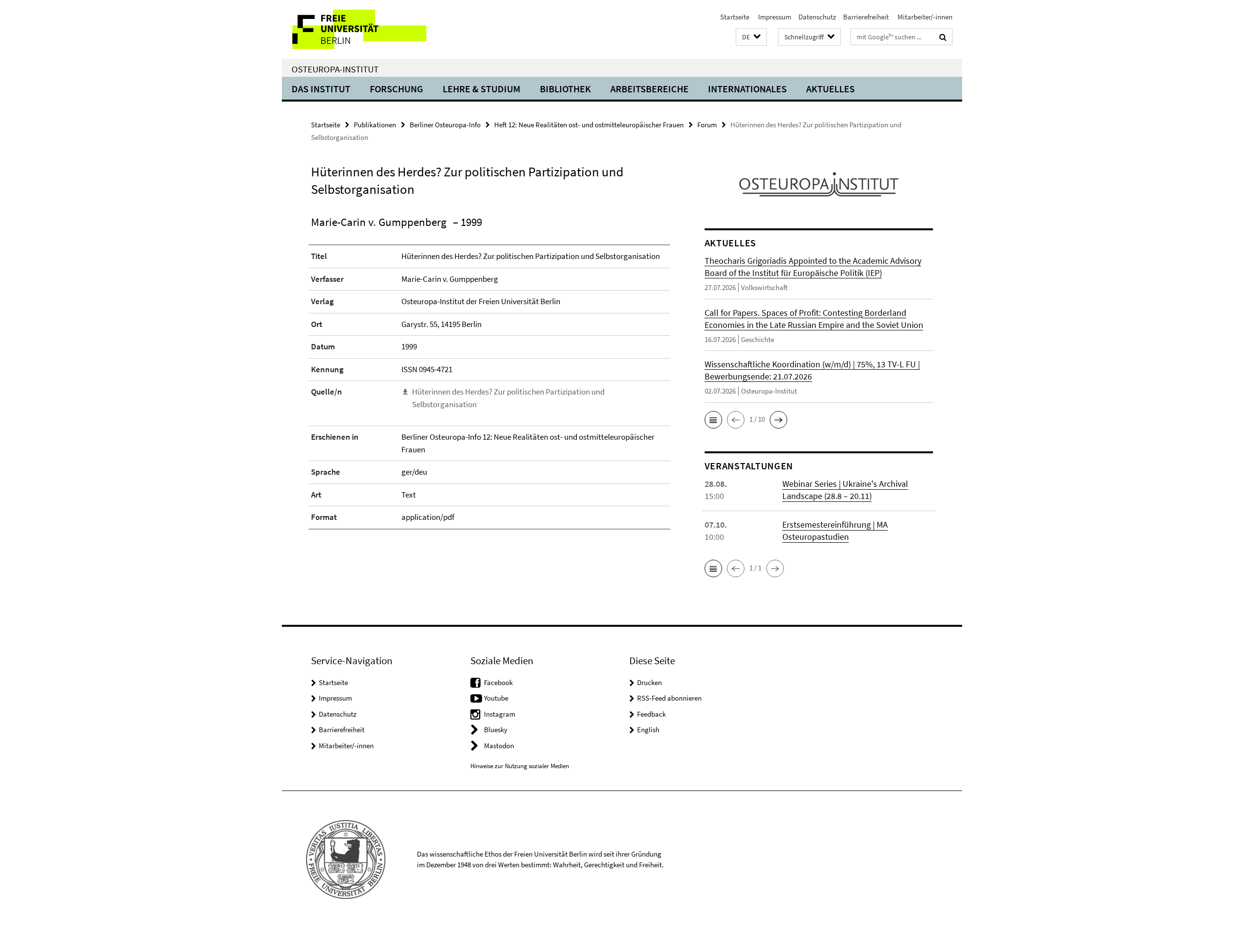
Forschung (396, 89)
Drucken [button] (649, 682)
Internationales (747, 89)
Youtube (496, 698)
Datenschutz (817, 16)
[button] (751, 37)
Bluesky (495, 729)
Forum (707, 124)
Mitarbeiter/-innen (924, 16)
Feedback (651, 714)
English (648, 729)
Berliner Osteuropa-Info (445, 124)
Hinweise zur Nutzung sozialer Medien (519, 766)
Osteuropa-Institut (335, 69)
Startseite (734, 16)
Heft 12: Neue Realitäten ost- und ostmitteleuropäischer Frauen (589, 124)
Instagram (499, 714)
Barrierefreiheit (866, 16)
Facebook (498, 682)
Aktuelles (830, 89)
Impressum (774, 16)
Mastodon (499, 745)
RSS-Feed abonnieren (669, 698)
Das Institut (321, 89)
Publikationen (375, 124)
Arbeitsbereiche (649, 89)
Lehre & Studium (481, 89)
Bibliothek (565, 89)
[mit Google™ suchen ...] (943, 37)
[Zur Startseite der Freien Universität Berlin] (363, 29)
